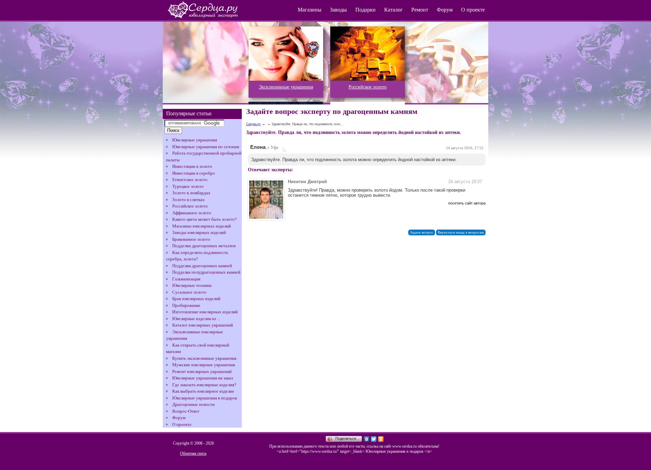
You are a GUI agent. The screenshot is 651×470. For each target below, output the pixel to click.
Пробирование (186, 305)
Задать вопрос (421, 232)
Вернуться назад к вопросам (461, 232)
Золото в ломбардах (191, 192)
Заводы (338, 10)
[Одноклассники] (380, 439)
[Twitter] (373, 439)
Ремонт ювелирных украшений (202, 371)
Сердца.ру (253, 124)
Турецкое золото (188, 186)
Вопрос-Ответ (185, 411)
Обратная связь (193, 453)
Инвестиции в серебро (193, 173)
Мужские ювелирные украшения (203, 364)
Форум (445, 10)
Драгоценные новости (193, 404)
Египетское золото (190, 179)
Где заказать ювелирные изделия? (204, 384)
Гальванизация (186, 278)
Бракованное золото (191, 239)
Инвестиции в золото (192, 166)
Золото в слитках (188, 199)
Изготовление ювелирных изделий (205, 311)
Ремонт (419, 10)
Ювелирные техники (192, 285)
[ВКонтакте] (366, 439)
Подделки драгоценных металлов (204, 245)
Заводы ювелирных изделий (199, 232)
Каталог (393, 10)
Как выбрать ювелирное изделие (203, 391)
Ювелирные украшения (194, 139)
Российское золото (190, 206)
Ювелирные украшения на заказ (202, 377)
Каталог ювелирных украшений (202, 325)
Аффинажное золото (191, 212)
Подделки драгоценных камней (202, 265)
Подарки (365, 10)
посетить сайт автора (467, 203)
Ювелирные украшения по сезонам (205, 146)
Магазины (309, 10)
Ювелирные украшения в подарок (204, 397)
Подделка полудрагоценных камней (206, 272)
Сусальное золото (189, 292)
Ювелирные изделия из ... (196, 318)
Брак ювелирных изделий (196, 298)
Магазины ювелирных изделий (201, 226)
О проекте (473, 10)
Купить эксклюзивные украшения (204, 358)
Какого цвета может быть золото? (204, 219)
